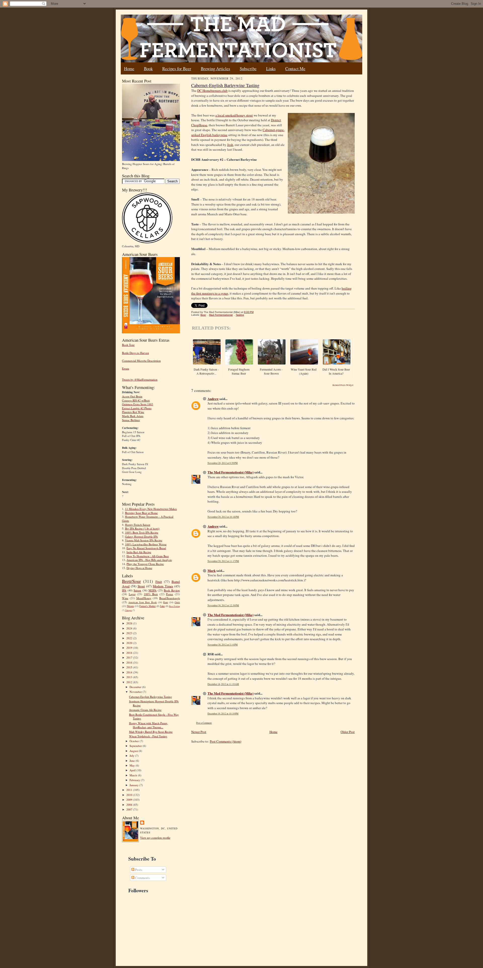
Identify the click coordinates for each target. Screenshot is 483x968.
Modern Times (163, 586)
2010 (129, 795)
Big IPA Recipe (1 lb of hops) (142, 528)
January (134, 785)
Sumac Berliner (131, 420)
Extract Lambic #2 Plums (136, 408)
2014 (129, 672)
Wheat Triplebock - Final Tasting (148, 736)
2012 (129, 682)
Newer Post (198, 732)
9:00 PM (249, 312)
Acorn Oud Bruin (132, 396)
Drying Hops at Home (139, 568)
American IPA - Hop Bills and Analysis (149, 560)
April (133, 770)
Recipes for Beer (176, 68)
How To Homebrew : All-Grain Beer (148, 556)
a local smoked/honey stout (234, 115)
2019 (129, 648)
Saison (137, 590)
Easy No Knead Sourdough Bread (146, 548)
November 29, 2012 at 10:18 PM (223, 516)
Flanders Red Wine (133, 412)
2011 (129, 790)
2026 (129, 623)
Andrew (213, 398)
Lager (132, 594)
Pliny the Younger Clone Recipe (145, 564)
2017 (129, 657)
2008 (129, 804)
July (132, 755)
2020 (129, 643)
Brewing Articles (215, 68)
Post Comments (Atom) (225, 741)
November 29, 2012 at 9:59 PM (223, 463)
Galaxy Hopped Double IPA (141, 536)
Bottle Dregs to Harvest (135, 353)
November (136, 692)
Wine (125, 598)
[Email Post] (256, 312)
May (133, 765)
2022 (129, 638)
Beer (203, 314)
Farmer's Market (147, 606)
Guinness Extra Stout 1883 (137, 404)
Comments (142, 877)
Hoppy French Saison (137, 525)
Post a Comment (204, 722)
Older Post (348, 732)
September (136, 746)
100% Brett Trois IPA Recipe (141, 532)
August (134, 751)
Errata (125, 368)
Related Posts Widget (343, 385)
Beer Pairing (174, 606)
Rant (165, 602)
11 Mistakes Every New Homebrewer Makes (151, 509)
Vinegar (128, 610)
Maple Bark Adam (132, 416)
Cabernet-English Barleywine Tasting (150, 697)
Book (148, 68)
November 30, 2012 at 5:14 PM (223, 644)
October (135, 741)
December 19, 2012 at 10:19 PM (223, 713)
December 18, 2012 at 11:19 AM (223, 684)
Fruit (158, 581)
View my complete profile (155, 837)
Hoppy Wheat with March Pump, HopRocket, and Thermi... (148, 725)
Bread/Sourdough (169, 598)
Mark (212, 570)
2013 (129, 677)
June (133, 760)
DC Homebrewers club (212, 90)
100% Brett (151, 594)
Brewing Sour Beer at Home (141, 513)
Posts (138, 869)
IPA (124, 590)
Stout (141, 586)
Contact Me (295, 68)
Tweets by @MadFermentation (139, 379)
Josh (230, 144)
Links (271, 68)
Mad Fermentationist (221, 314)
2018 (129, 653)
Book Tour (128, 345)
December (136, 687)
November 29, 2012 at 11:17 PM (223, 561)
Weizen (130, 606)
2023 (129, 633)
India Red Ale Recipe (139, 552)
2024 (129, 628)
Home (129, 68)
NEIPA (152, 590)
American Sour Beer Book (142, 602)
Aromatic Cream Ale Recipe (145, 710)
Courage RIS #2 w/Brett (136, 400)
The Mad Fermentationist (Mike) (231, 472)
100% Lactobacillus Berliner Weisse (146, 544)
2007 (129, 809)
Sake (162, 606)
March (134, 775)
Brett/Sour (131, 581)
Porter (169, 594)
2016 (129, 662)
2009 (129, 799)
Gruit (177, 602)
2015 (129, 667)
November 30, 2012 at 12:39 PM (223, 605)
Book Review (172, 590)
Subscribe (248, 68)
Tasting (240, 314)
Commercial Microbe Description (141, 360)
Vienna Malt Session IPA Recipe (143, 540)
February (135, 780)
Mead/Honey (143, 598)
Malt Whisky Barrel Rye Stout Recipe (151, 732)
